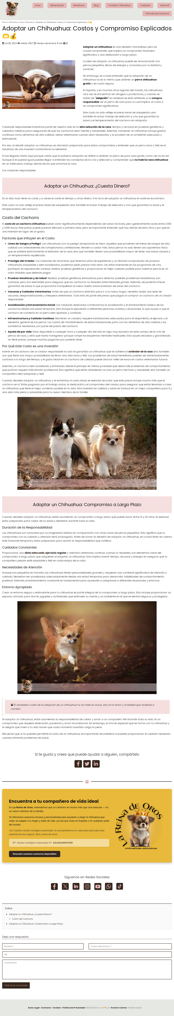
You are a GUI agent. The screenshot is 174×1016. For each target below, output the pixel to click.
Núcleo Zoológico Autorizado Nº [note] (45, 842)
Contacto (46, 1007)
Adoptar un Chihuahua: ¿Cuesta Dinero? (30, 914)
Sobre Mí (164, 5)
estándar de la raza (140, 351)
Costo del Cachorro (22, 918)
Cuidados (145, 5)
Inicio (38, 5)
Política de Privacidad (73, 1007)
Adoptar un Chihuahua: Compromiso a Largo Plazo (36, 923)
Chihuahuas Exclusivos (157, 13)
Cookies (56, 1007)
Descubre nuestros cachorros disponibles (34, 854)
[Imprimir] (64, 43)
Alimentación (57, 5)
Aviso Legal (33, 1007)
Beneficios (79, 5)
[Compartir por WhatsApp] (67, 43)
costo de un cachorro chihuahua (25, 223)
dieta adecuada (34, 552)
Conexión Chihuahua (119, 5)
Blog (96, 5)
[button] (78, 764)
